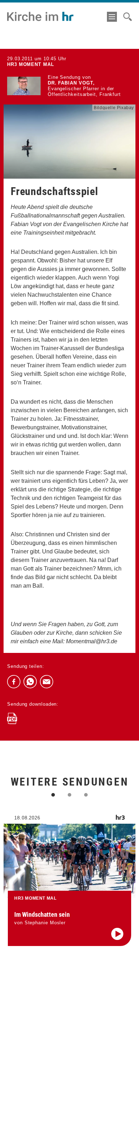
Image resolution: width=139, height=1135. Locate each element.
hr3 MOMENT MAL (30, 64)
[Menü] (112, 17)
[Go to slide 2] (69, 795)
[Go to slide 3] (86, 795)
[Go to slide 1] (53, 795)
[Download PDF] (12, 718)
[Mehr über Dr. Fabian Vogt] (24, 86)
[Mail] (46, 682)
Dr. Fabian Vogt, (71, 83)
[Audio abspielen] (117, 933)
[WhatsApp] (30, 682)
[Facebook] (14, 682)
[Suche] (127, 16)
